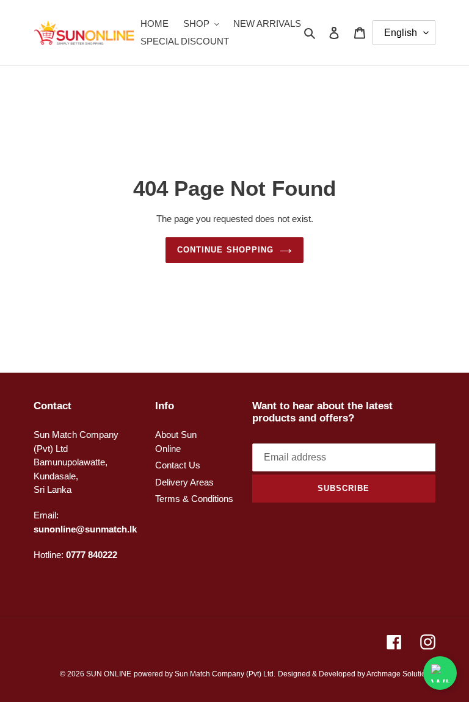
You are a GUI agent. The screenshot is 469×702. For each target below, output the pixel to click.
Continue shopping (225, 249)
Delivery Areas (184, 482)
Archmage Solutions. (400, 674)
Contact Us (177, 465)
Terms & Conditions (194, 498)
